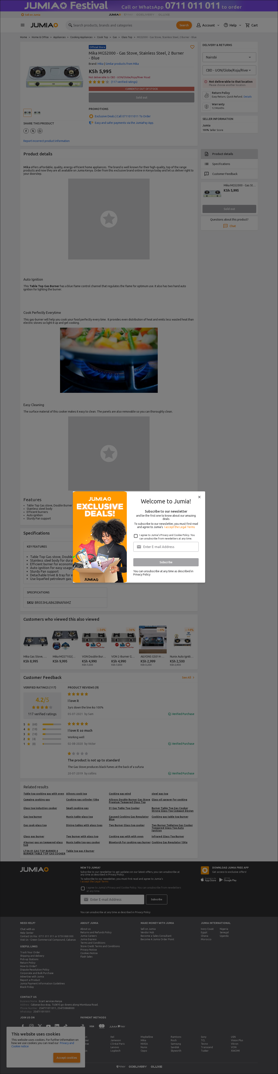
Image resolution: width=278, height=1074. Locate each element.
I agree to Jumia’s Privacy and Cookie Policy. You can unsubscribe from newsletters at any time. (167, 537)
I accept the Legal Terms (179, 527)
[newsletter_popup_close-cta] (199, 497)
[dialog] (139, 537)
